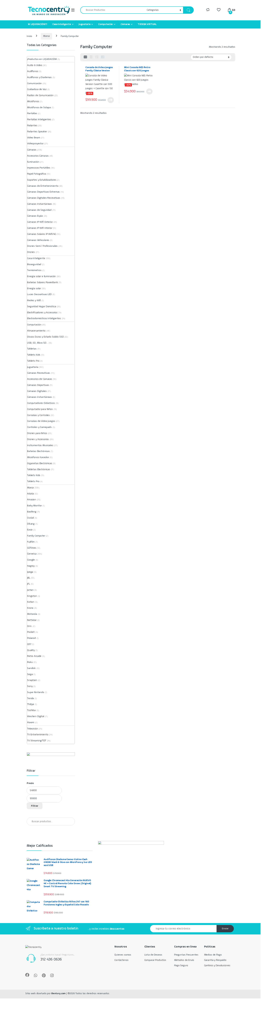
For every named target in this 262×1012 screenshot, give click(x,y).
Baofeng (31, 511)
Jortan (30, 590)
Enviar (225, 928)
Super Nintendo (35, 692)
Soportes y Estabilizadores (41, 180)
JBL (28, 578)
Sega (30, 674)
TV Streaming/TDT (36, 740)
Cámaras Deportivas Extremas (43, 192)
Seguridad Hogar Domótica (41, 306)
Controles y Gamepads (39, 427)
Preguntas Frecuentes (186, 955)
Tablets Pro (33, 361)
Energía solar (34, 288)
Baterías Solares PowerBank (42, 282)
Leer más (110, 100)
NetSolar (32, 620)
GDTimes (31, 548)
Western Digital (35, 716)
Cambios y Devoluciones (217, 965)
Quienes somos (122, 955)
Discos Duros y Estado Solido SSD (45, 337)
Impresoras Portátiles (38, 168)
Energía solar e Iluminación (41, 276)
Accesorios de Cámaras (39, 379)
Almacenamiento (36, 330)
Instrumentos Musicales (40, 445)
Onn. (29, 626)
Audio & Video (34, 65)
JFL (28, 584)
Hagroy (31, 566)
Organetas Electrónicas (39, 463)
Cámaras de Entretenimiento (42, 186)
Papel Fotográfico (36, 174)
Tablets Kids (33, 355)
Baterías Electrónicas (38, 451)
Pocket (31, 632)
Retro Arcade (34, 656)
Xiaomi (30, 722)
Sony (29, 686)
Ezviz (29, 529)
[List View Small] (102, 57)
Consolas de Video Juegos (41, 421)
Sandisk (31, 668)
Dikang (31, 524)
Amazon (31, 499)
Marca (46, 36)
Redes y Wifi (34, 300)
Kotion (30, 602)
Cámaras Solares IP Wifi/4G (41, 234)
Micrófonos (33, 101)
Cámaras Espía (35, 216)
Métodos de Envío (184, 960)
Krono (30, 608)
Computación (105, 24)
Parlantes (32, 125)
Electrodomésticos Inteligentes (44, 318)
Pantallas (32, 113)
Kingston (32, 596)
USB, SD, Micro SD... (37, 343)
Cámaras (125, 24)
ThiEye (30, 704)
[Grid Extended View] (91, 57)
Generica (32, 554)
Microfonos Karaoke (38, 457)
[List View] (96, 57)
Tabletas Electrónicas (38, 469)
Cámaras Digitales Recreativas (43, 198)
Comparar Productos (155, 960)
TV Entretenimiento (37, 734)
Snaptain (32, 680)
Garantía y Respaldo (215, 960)
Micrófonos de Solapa (39, 107)
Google (31, 560)
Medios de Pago (213, 955)
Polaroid (31, 638)
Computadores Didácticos (41, 403)
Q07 (29, 644)
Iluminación (33, 162)
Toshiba (31, 710)
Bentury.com (58, 993)
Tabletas (32, 348)
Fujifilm (31, 542)
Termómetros (34, 270)
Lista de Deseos (153, 955)
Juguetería (84, 24)
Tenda (30, 698)
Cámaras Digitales (37, 391)
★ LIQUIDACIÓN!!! (37, 24)
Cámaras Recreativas (38, 373)
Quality (31, 650)
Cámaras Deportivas (38, 385)
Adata (30, 493)
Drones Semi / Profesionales (42, 246)
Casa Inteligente (61, 24)
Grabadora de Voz (37, 89)
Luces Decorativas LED (39, 294)
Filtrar (34, 806)
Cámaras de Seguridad (39, 210)
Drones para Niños (37, 433)
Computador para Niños (40, 409)
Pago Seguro (181, 965)
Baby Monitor (34, 505)
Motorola (32, 614)
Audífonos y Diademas (39, 77)
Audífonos (32, 71)
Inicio (29, 36)
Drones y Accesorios (38, 439)
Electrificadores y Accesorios (42, 312)
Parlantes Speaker (37, 131)
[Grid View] (85, 57)
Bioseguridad (34, 264)
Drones (31, 252)
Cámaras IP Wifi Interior (39, 228)
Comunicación (34, 83)
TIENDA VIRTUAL (147, 24)
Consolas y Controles (38, 415)
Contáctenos (121, 960)
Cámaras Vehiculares (38, 240)
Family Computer (36, 536)
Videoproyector (35, 143)
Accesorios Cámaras (37, 156)
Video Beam (33, 137)
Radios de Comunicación (40, 95)
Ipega (30, 572)
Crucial (30, 518)
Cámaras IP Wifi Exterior (40, 222)
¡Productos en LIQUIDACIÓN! (42, 59)
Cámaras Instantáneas (39, 204)
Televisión (32, 728)
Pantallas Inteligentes (39, 119)
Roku (30, 662)
